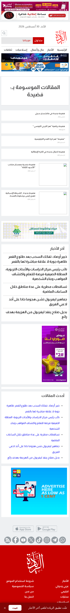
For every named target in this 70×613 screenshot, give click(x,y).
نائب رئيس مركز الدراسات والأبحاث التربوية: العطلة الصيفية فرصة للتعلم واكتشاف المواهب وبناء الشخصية (36, 274)
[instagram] (46, 540)
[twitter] (31, 540)
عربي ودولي (62, 586)
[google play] (46, 531)
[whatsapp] (62, 540)
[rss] (7, 540)
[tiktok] (39, 540)
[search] (4, 33)
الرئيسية (62, 49)
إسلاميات (21, 49)
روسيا (27, 40)
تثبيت (15, 607)
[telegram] (54, 540)
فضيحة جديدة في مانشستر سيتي (50, 113)
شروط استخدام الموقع (20, 580)
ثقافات (8, 49)
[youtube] (23, 540)
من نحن (29, 591)
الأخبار (50, 49)
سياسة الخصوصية (23, 586)
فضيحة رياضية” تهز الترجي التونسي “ (49, 126)
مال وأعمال (37, 49)
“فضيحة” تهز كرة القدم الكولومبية (50, 139)
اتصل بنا (29, 596)
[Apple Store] (23, 531)
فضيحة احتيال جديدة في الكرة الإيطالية (48, 152)
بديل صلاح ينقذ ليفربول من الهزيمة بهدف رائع (33, 457)
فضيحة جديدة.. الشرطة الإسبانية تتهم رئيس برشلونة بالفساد (20, 194)
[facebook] (15, 540)
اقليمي (65, 591)
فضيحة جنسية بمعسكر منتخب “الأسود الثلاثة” (21, 165)
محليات (64, 596)
